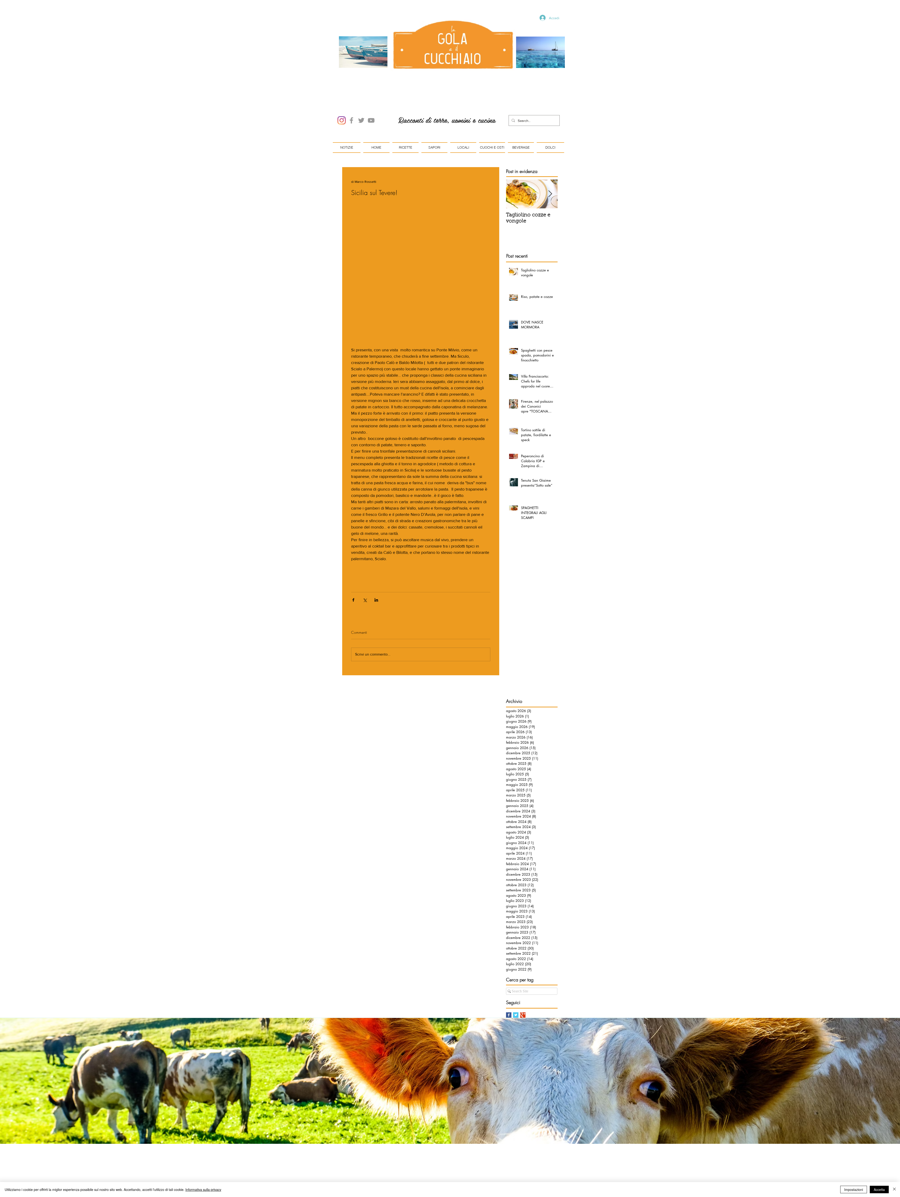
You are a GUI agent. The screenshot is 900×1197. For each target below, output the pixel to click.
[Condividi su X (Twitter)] (365, 600)
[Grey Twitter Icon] (361, 120)
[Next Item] (550, 194)
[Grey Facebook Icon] (351, 120)
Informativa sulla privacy (203, 1189)
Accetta (879, 1189)
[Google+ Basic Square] (522, 1015)
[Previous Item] (513, 194)
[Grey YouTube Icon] (371, 120)
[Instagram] (342, 120)
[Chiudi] (894, 1189)
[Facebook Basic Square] (508, 1015)
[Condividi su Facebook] (353, 600)
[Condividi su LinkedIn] (376, 600)
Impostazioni (853, 1189)
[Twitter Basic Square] (515, 1015)
